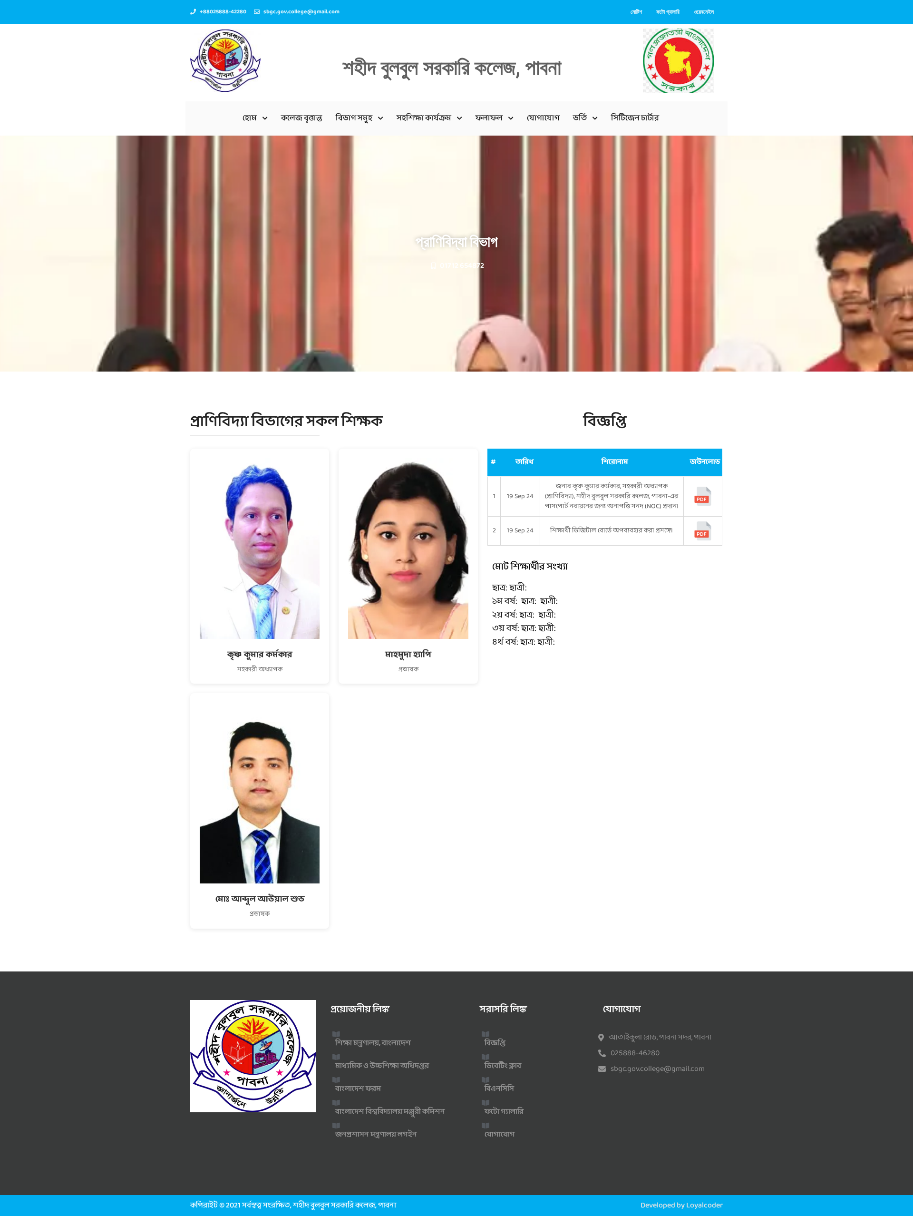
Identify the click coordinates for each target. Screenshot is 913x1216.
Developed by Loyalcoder (682, 1205)
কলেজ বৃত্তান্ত (301, 118)
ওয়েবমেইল (704, 12)
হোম (250, 118)
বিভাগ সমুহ (354, 118)
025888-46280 (635, 1053)
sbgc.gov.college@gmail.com (658, 1069)
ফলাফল (489, 118)
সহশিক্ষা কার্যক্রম (424, 118)
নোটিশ (636, 12)
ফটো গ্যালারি (668, 12)
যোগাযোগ (543, 118)
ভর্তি (580, 118)
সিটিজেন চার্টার (635, 118)
